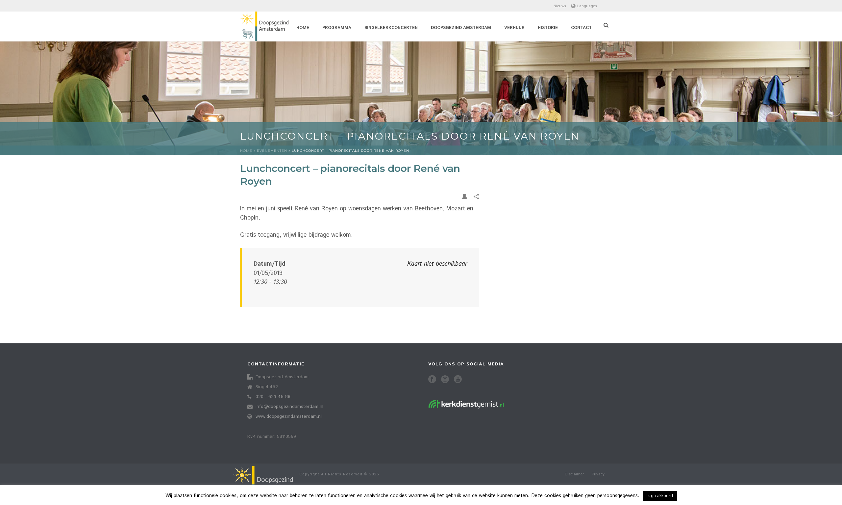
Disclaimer (574, 474)
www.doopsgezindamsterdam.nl (289, 416)
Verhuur (514, 28)
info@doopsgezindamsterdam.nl (289, 407)
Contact (581, 28)
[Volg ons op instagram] (445, 379)
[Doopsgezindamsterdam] (263, 484)
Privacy (598, 474)
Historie (548, 28)
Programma (336, 28)
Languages (587, 6)
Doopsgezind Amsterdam (461, 28)
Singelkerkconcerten (391, 28)
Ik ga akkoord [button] (660, 496)
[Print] (464, 196)
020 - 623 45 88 (273, 397)
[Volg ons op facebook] (432, 379)
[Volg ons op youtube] (458, 379)
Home (302, 28)
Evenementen (272, 150)
